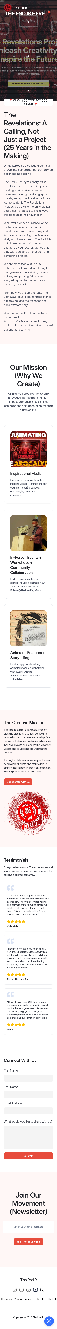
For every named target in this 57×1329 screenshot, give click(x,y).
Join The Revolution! (28, 1241)
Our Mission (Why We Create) (16, 1299)
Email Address (13, 1103)
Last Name (11, 1087)
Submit (28, 1155)
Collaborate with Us (18, 781)
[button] (49, 1321)
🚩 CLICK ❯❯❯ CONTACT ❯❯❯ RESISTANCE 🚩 (29, 102)
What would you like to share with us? (28, 1121)
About (40, 1299)
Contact (52, 1299)
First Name (11, 1070)
